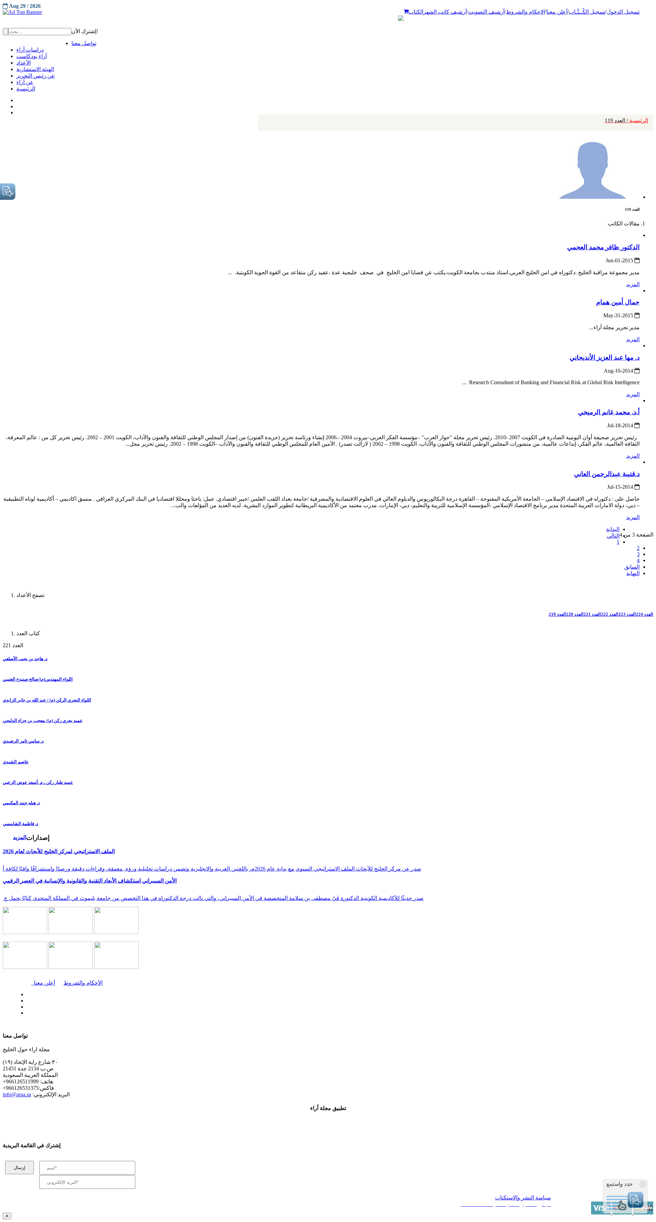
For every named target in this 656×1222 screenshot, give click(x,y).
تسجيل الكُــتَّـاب (587, 12)
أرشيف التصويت (486, 12)
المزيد (633, 284)
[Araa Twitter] (17, 104)
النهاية (633, 573)
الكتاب (416, 12)
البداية (612, 529)
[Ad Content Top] (328, 12)
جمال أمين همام (618, 302)
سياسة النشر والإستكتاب (523, 1197)
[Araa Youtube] (17, 111)
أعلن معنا (557, 12)
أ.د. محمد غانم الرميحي (609, 412)
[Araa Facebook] (25, 992)
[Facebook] (16, 98)
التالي (613, 536)
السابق (632, 567)
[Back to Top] (7, 1216)
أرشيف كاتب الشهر (445, 12)
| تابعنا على (185, 1013)
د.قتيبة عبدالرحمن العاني (607, 473)
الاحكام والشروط (525, 12)
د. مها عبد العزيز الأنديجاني (605, 357)
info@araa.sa (17, 1094)
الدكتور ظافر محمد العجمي (603, 247)
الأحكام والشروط (83, 983)
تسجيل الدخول (623, 12)
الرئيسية (626, 120)
